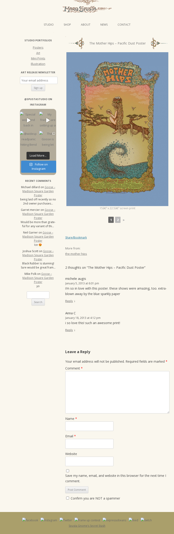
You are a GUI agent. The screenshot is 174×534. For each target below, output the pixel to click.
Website (71, 454)
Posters (38, 47)
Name (71, 418)
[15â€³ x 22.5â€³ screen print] (117, 129)
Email (70, 436)
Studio (49, 25)
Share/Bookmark (76, 237)
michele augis (75, 278)
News (104, 25)
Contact (124, 25)
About (85, 25)
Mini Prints (38, 58)
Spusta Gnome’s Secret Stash (87, 526)
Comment (74, 368)
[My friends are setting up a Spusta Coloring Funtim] (47, 120)
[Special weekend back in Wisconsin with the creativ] (28, 120)
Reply (69, 301)
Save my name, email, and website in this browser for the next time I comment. (115, 478)
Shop (67, 25)
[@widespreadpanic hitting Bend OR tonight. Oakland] (28, 139)
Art (38, 53)
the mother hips (76, 254)
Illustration (38, 64)
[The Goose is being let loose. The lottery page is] (47, 139)
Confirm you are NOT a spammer (95, 498)
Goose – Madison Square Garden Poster (38, 191)
